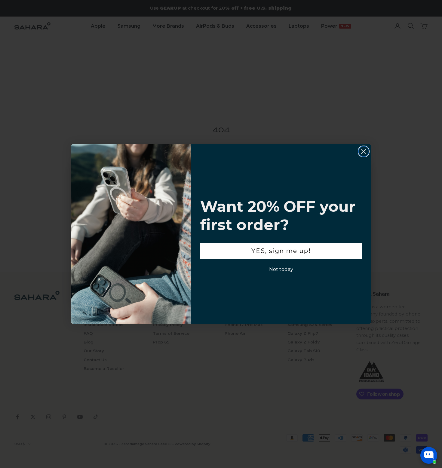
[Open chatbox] (428, 455)
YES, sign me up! (281, 250)
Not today (281, 269)
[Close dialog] (363, 151)
